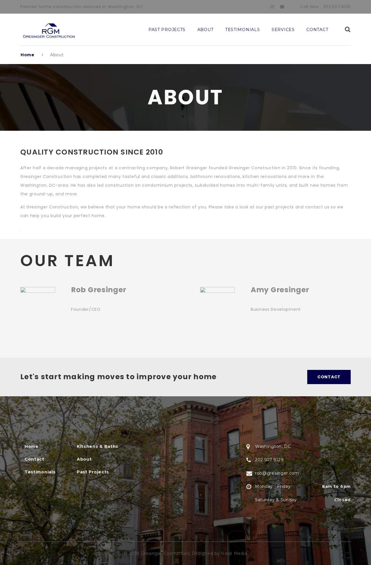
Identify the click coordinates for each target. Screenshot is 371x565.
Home (27, 54)
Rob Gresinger (98, 290)
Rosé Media (234, 553)
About (205, 29)
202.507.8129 (337, 7)
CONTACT (329, 377)
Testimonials (242, 29)
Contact (317, 29)
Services (283, 29)
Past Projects (167, 29)
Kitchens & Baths (97, 446)
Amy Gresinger (280, 290)
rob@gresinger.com (277, 473)
